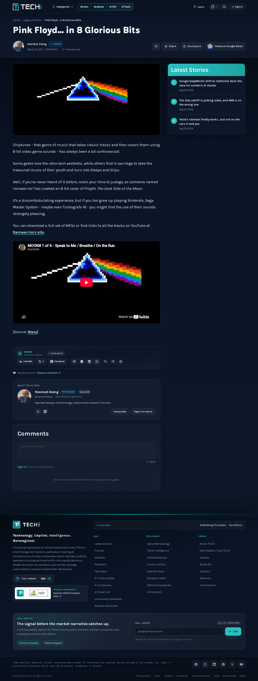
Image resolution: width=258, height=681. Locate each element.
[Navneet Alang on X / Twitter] (38, 411)
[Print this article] (120, 361)
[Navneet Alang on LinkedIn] (45, 411)
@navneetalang (43, 396)
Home (16, 20)
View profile (120, 411)
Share (172, 46)
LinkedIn (27, 361)
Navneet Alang (37, 44)
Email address (142, 623)
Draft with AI (57, 353)
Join (235, 631)
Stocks (84, 6)
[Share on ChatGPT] (74, 361)
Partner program (53, 642)
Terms (157, 675)
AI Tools (126, 6)
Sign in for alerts (143, 411)
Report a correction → (49, 373)
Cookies (168, 675)
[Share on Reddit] (89, 361)
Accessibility (229, 675)
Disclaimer (182, 675)
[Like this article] (156, 46)
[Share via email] (113, 361)
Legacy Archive (32, 20)
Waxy (32, 332)
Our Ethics (235, 525)
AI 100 (112, 6)
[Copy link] (105, 361)
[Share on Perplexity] (81, 361)
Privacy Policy (143, 675)
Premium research (28, 642)
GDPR (242, 675)
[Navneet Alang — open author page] (18, 46)
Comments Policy (201, 675)
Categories (63, 6)
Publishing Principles (213, 525)
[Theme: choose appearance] (214, 6)
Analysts (99, 6)
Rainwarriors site (28, 232)
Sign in (239, 6)
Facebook (59, 361)
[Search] (224, 6)
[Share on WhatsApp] (96, 361)
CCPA (216, 675)
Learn (201, 6)
